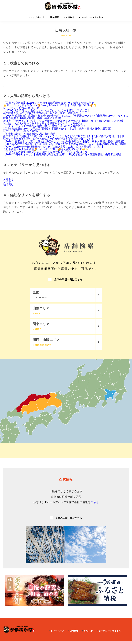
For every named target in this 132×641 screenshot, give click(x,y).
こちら (95, 502)
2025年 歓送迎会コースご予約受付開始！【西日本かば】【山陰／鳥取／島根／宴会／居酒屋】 (58, 128)
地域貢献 (8, 184)
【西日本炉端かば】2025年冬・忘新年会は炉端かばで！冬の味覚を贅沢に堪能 (48, 102)
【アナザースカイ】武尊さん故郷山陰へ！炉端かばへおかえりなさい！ (44, 126)
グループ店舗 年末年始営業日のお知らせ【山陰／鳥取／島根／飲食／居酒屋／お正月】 (53, 146)
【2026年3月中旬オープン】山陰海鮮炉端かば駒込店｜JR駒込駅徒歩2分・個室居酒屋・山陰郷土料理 (62, 154)
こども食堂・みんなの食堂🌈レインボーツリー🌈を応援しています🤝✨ (45, 149)
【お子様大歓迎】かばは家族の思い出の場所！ (30, 133)
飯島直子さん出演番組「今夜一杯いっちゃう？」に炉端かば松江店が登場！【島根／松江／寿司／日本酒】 (65, 136)
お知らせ (8, 179)
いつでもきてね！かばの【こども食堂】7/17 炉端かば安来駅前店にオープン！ (48, 139)
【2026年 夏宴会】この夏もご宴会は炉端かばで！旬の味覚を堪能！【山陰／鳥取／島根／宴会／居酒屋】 (64, 141)
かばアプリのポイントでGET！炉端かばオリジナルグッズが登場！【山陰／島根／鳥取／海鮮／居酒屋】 (63, 120)
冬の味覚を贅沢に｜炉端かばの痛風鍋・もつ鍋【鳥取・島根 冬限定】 (43, 113)
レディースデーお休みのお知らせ (22, 131)
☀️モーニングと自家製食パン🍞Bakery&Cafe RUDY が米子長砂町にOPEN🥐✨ (50, 105)
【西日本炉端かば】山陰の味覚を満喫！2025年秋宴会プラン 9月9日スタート (47, 151)
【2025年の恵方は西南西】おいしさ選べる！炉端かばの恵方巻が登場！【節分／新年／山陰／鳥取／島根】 (65, 144)
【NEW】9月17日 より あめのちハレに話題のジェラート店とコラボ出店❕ (46, 110)
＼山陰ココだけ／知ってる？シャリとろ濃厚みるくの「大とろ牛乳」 (43, 123)
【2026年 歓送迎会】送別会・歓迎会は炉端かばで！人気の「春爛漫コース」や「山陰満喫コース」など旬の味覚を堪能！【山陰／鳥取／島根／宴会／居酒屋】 (65, 117)
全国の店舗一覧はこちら (68, 279)
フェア (7, 182)
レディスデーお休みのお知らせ (21, 108)
